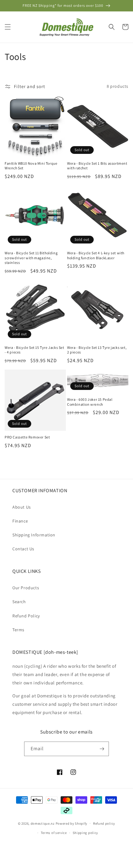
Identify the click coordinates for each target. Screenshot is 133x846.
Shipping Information (33, 535)
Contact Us (23, 549)
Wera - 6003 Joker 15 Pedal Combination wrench (90, 402)
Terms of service (54, 833)
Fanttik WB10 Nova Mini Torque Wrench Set (31, 166)
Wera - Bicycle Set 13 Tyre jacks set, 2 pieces (97, 350)
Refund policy (104, 823)
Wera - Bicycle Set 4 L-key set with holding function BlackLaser (95, 255)
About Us (21, 507)
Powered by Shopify (72, 823)
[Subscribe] (102, 749)
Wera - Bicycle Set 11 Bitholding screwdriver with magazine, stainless (31, 258)
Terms (18, 629)
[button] (8, 27)
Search (19, 601)
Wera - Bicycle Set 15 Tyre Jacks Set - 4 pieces (34, 350)
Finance (20, 521)
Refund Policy (26, 616)
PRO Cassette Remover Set (27, 437)
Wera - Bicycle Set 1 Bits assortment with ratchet (97, 166)
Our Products (25, 587)
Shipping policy (85, 833)
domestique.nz (43, 823)
